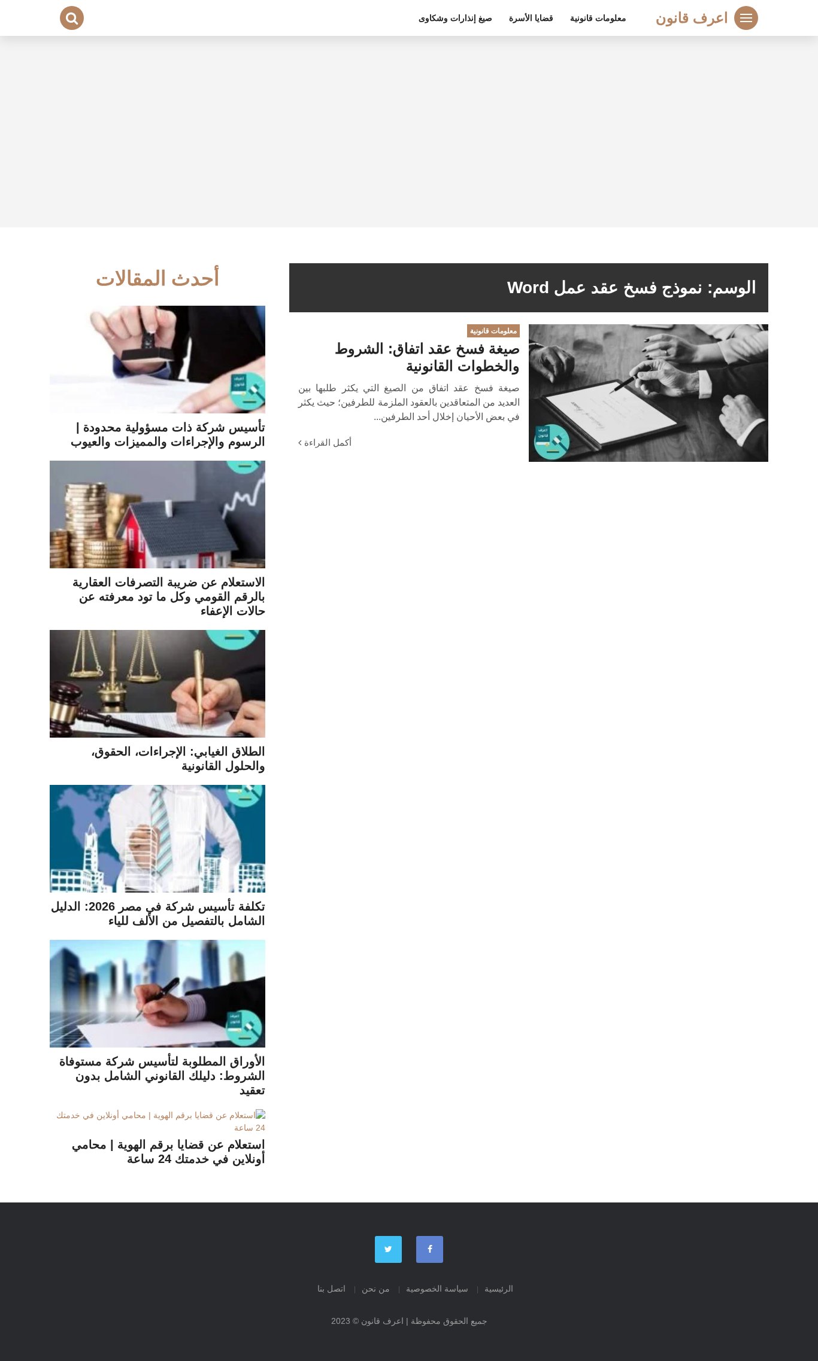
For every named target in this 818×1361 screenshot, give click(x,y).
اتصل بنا (331, 1288)
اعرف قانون (692, 18)
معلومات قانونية (598, 18)
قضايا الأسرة (531, 18)
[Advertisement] (409, 131)
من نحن (376, 1288)
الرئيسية (498, 1288)
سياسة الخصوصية (437, 1288)
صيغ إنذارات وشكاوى (455, 18)
